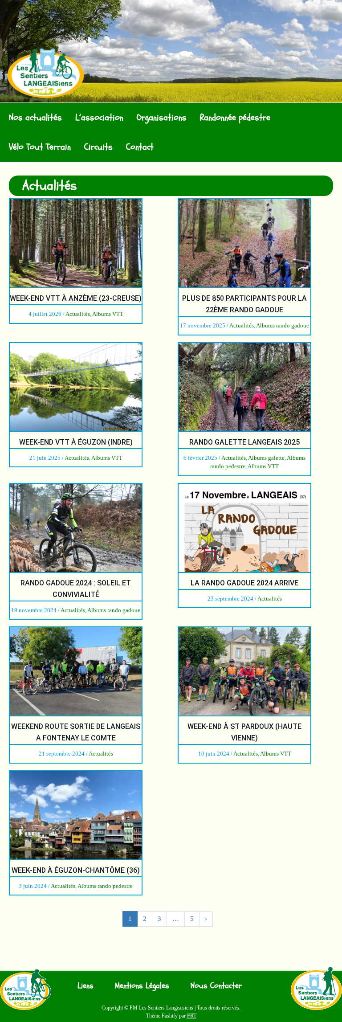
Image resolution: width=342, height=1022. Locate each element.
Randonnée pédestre (235, 117)
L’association (99, 117)
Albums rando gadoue (282, 325)
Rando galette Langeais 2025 (244, 442)
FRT (191, 1016)
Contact (140, 147)
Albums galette (266, 457)
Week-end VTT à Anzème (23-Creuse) (76, 298)
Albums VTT (107, 314)
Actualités (77, 314)
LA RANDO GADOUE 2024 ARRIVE (244, 583)
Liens (85, 985)
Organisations (162, 117)
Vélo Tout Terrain (40, 147)
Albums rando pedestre (105, 886)
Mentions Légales (142, 985)
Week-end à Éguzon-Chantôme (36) (76, 870)
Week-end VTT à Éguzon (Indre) (76, 442)
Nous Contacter (216, 985)
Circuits (98, 147)
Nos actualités (35, 117)
